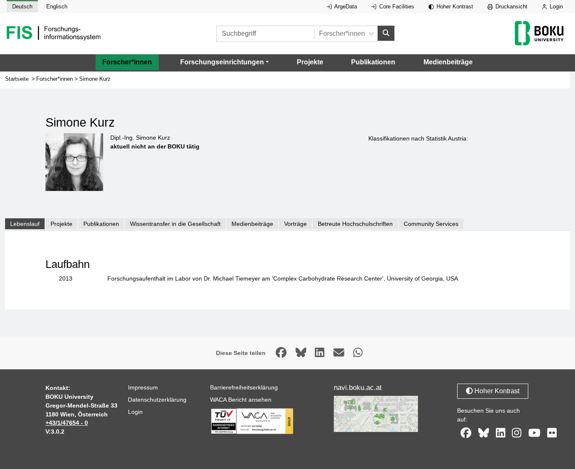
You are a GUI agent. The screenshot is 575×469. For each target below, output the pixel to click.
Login (555, 6)
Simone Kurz (95, 79)
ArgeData (345, 6)
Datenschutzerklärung (157, 399)
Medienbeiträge (448, 62)
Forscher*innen (127, 62)
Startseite (17, 79)
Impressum (143, 387)
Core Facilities (396, 6)
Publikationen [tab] (101, 223)
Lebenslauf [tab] (25, 223)
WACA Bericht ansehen (241, 399)
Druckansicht (510, 6)
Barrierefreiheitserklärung (244, 387)
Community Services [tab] (431, 223)
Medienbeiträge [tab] (252, 223)
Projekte (310, 62)
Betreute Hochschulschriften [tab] (355, 223)
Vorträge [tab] (295, 223)
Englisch (56, 6)
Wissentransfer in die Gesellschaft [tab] (175, 223)
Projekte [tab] (61, 223)
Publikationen (373, 62)
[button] (224, 62)
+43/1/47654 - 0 (66, 422)
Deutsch (22, 6)
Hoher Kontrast (454, 6)
